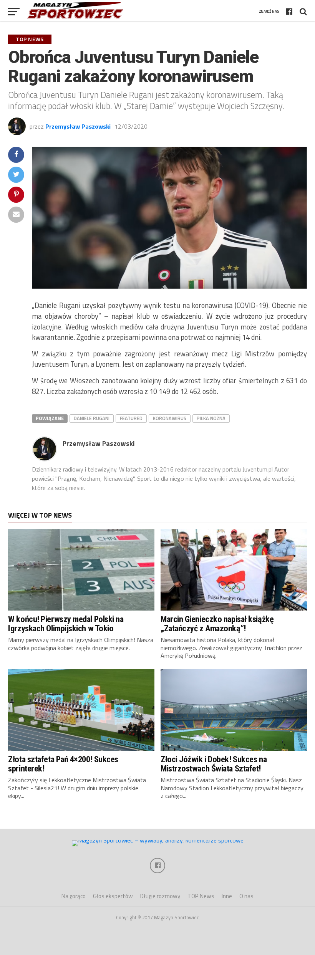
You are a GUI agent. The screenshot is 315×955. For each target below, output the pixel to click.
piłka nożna (211, 418)
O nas (246, 896)
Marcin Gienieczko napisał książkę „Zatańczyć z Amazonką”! (217, 624)
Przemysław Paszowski (78, 126)
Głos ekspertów (113, 896)
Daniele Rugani (91, 418)
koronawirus (169, 418)
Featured (131, 418)
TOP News (200, 896)
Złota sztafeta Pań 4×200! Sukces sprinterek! (63, 764)
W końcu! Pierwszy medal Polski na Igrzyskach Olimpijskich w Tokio (65, 624)
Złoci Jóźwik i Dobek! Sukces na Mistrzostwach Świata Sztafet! (214, 764)
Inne (227, 896)
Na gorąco (73, 896)
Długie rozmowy (160, 896)
